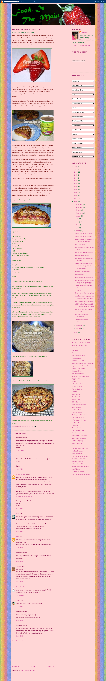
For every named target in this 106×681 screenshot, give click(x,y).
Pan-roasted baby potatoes (84, 301)
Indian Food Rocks (78, 384)
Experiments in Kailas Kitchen (81, 366)
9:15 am (19, 508)
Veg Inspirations (77, 389)
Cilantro (74, 391)
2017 (76, 169)
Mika (17, 513)
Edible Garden (76, 348)
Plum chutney (79, 274)
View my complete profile (81, 45)
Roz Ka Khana (76, 428)
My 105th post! (80, 244)
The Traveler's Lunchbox (80, 456)
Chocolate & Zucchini (79, 459)
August (78, 216)
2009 (76, 192)
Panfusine (75, 425)
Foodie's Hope (76, 410)
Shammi (84, 32)
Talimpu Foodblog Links (79, 345)
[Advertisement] (22, 653)
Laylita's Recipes (77, 451)
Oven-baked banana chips (84, 277)
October (78, 210)
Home (33, 666)
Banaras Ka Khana (78, 361)
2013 (76, 181)
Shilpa (18, 600)
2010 (76, 190)
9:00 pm (19, 620)
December (79, 204)
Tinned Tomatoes (77, 446)
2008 (76, 195)
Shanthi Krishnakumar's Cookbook (83, 363)
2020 (76, 166)
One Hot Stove (76, 353)
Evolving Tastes (77, 412)
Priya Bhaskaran (21, 587)
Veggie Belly (76, 379)
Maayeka (75, 350)
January (78, 328)
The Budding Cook (78, 433)
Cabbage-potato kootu (82, 271)
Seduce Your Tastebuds (79, 435)
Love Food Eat (76, 358)
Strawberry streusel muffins (84, 233)
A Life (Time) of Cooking (79, 438)
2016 (76, 172)
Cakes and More (77, 371)
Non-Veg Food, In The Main (81, 342)
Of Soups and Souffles (79, 415)
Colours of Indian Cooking (80, 376)
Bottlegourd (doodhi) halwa (84, 252)
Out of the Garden (78, 397)
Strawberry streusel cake (23, 32)
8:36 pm (19, 561)
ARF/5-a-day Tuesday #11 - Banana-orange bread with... (84, 288)
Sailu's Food (76, 394)
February (79, 325)
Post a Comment (17, 641)
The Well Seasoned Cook (80, 448)
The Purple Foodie (78, 430)
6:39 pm (19, 636)
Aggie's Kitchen (77, 443)
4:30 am (19, 469)
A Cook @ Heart (77, 386)
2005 (76, 332)
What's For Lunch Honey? (24, 496)
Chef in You (75, 422)
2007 (76, 198)
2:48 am (19, 606)
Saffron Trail (76, 399)
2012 (76, 184)
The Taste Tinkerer (78, 417)
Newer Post (15, 666)
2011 (75, 187)
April (77, 228)
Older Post (50, 666)
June (77, 222)
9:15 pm (19, 582)
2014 (76, 178)
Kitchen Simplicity (77, 440)
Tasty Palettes (76, 407)
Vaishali (18, 566)
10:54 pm (20, 450)
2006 (76, 201)
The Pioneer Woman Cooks (81, 474)
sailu (17, 536)
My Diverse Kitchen (78, 373)
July (77, 219)
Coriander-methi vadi (82, 255)
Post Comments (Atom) (28, 670)
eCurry (74, 381)
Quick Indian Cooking (79, 404)
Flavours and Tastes (78, 368)
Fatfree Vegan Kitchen (79, 464)
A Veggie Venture (77, 461)
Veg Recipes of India (78, 355)
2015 (76, 175)
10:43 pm (20, 595)
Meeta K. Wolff (21, 474)
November (79, 207)
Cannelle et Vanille (78, 471)
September (79, 213)
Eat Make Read (77, 453)
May (77, 225)
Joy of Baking (76, 469)
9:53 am (19, 531)
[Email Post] (34, 426)
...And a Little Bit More (79, 420)
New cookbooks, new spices (84, 293)
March (78, 230)
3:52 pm (19, 547)
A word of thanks (80, 268)
